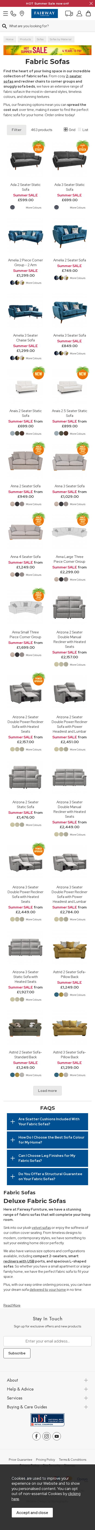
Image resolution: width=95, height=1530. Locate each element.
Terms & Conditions (72, 1460)
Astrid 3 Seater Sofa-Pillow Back (69, 1054)
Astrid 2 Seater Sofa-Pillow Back (69, 974)
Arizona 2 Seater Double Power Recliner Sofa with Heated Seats (25, 724)
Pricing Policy (45, 1460)
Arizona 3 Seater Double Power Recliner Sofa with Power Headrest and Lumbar (69, 894)
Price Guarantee (20, 1460)
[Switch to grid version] (66, 130)
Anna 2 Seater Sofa (26, 486)
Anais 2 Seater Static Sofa (25, 413)
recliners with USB (18, 1261)
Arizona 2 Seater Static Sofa (25, 804)
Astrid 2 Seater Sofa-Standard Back (25, 1054)
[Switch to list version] (80, 130)
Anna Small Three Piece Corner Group (25, 634)
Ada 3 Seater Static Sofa (69, 187)
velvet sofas (41, 1227)
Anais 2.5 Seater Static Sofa (69, 413)
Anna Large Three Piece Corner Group (69, 559)
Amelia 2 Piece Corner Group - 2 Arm (25, 262)
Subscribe (17, 1353)
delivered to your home (48, 1289)
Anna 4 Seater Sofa (25, 556)
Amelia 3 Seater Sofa (69, 335)
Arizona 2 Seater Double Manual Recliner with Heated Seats (69, 639)
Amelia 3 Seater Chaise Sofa (25, 338)
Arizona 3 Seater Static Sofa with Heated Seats (25, 977)
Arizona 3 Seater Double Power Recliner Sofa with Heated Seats (25, 894)
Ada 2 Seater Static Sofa (25, 187)
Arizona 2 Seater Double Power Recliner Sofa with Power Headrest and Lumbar (69, 724)
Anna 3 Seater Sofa (70, 486)
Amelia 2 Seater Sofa (69, 260)
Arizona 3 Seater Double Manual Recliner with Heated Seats (69, 809)
